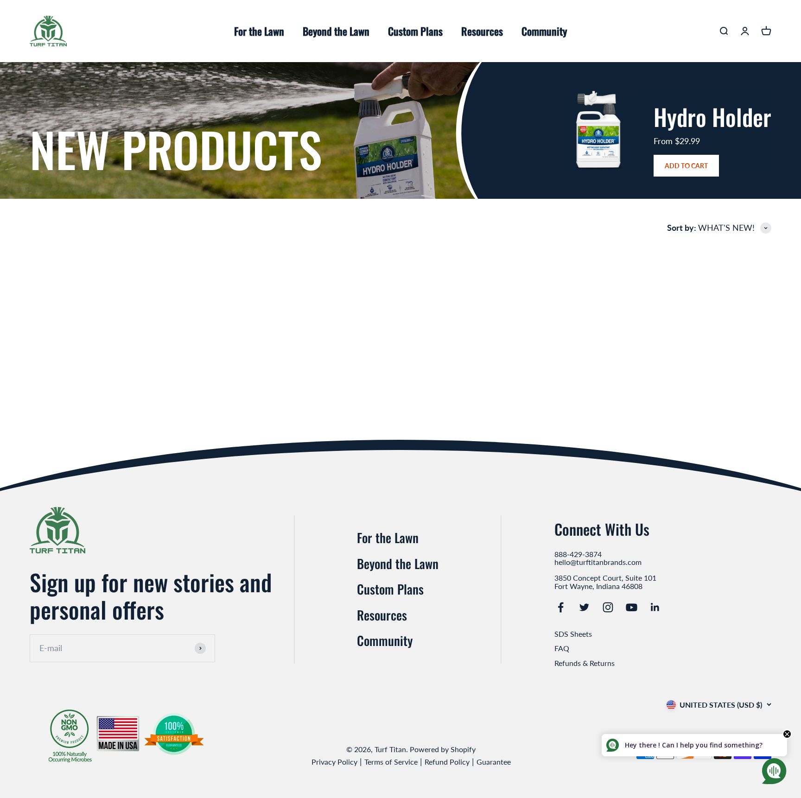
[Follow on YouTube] (631, 607)
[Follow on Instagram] (608, 607)
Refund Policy (447, 761)
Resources (482, 30)
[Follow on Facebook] (560, 607)
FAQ (561, 648)
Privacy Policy (334, 761)
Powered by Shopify (443, 749)
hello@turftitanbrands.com (598, 562)
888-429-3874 (578, 554)
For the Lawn (259, 30)
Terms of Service (391, 761)
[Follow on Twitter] (584, 607)
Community (544, 30)
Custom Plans (415, 30)
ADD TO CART (686, 166)
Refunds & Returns (584, 663)
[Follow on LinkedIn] (655, 607)
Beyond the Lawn (336, 30)
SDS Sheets (573, 633)
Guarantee (494, 761)
